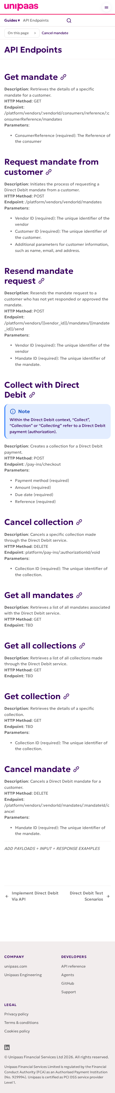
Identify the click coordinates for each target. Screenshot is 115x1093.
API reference (73, 966)
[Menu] (106, 7)
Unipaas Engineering (23, 974)
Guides (12, 20)
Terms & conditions (21, 1022)
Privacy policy (16, 1014)
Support (68, 991)
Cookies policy (17, 1031)
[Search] (69, 20)
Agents (67, 974)
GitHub (67, 983)
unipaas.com (15, 966)
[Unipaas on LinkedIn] (7, 1047)
